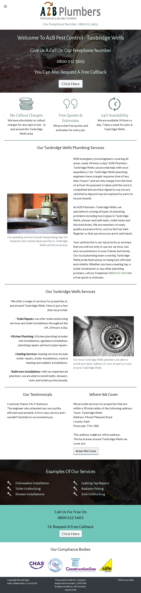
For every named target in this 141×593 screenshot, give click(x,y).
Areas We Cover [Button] (86, 451)
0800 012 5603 (88, 24)
